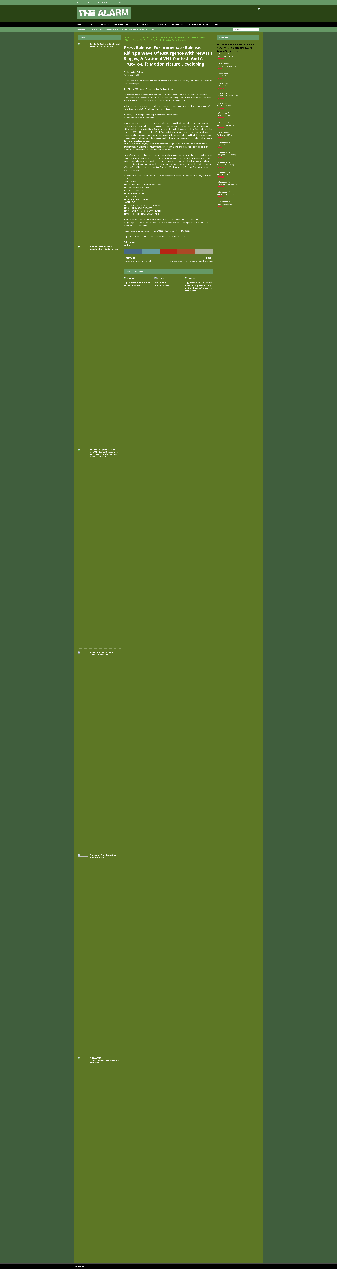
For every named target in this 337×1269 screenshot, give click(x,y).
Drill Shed (227, 115)
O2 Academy (233, 96)
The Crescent (226, 76)
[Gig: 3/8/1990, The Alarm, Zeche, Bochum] (138, 278)
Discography (143, 24)
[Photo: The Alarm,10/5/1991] (168, 278)
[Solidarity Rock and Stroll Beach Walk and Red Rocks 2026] (83, 141)
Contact (161, 24)
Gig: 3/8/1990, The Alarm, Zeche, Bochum (137, 284)
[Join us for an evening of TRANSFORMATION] (83, 750)
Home (80, 24)
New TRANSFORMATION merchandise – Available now (104, 247)
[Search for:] (246, 29)
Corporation (229, 86)
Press (121, 2)
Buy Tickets (221, 59)
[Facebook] (250, 2)
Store (218, 24)
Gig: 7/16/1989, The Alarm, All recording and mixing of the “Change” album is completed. (199, 286)
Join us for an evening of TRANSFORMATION (102, 653)
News (90, 24)
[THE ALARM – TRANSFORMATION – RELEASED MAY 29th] (83, 1155)
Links (90, 2)
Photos (80, 2)
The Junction (230, 194)
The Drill (227, 174)
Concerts (104, 24)
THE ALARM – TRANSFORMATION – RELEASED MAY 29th (104, 1060)
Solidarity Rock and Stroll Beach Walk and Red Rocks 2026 (105, 45)
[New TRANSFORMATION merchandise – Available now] (83, 344)
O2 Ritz (229, 135)
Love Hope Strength (106, 2)
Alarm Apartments (199, 24)
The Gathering (121, 24)
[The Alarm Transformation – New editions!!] (83, 952)
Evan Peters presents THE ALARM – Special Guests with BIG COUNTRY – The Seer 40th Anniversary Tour (104, 453)
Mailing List (178, 24)
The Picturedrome (232, 66)
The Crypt (232, 56)
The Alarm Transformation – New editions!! (103, 856)
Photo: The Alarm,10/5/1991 (163, 284)
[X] (255, 2)
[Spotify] (260, 2)
